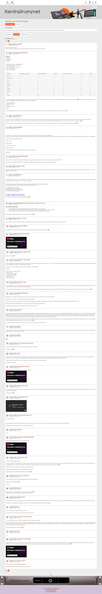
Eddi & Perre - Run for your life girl (21, 475)
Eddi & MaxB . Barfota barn (24, 366)
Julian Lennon (25, 397)
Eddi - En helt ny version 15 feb (20, 457)
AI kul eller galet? (25, 233)
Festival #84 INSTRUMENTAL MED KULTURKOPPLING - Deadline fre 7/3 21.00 (28, 203)
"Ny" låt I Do (16, 531)
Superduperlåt (17, 326)
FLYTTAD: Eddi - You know (19, 560)
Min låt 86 (20, 44)
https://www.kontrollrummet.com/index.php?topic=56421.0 (18, 566)
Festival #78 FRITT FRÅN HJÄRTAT (21, 293)
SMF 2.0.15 (44, 588)
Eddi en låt (16, 506)
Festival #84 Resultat (17, 174)
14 (19, 41)
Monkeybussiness (18, 309)
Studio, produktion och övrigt (14, 156)
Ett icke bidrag (17, 335)
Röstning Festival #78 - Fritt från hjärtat (22, 259)
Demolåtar (11, 309)
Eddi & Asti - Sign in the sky (24, 251)
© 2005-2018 (53, 590)
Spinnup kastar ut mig (26, 415)
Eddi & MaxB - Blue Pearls (19, 497)
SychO (55, 591)
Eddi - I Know (17, 353)
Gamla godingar (24, 156)
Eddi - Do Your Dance (22, 218)
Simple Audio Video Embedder (51, 589)
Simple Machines (56, 588)
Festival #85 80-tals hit (17, 115)
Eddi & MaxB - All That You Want (21, 385)
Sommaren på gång (23, 225)
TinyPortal (48, 590)
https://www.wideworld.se (25, 286)
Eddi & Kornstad (17, 488)
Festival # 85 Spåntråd (17, 127)
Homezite (24, 282)
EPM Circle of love (18, 429)
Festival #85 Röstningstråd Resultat (20, 52)
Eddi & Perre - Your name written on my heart (23, 343)
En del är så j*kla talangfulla (28, 437)
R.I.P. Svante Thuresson (27, 516)
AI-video (23, 166)
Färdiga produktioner (12, 44)
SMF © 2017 (49, 588)
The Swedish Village (26, 538)
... (18, 41)
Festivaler (10, 52)
